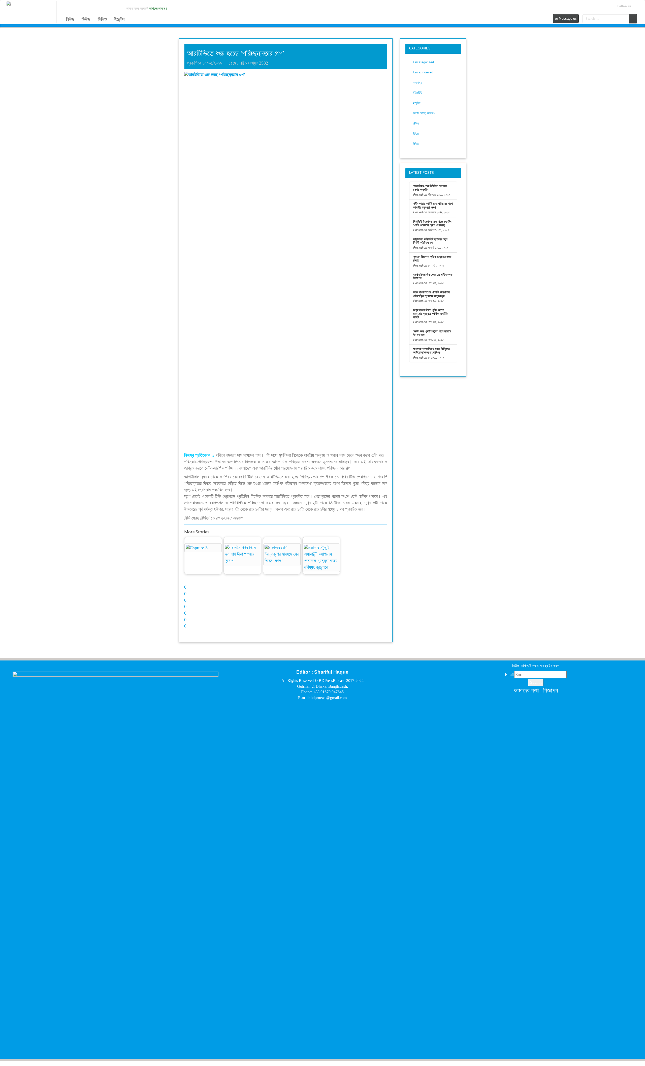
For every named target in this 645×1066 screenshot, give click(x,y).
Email (509, 674)
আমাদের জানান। (158, 8)
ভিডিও (102, 19)
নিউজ (70, 19)
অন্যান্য (417, 82)
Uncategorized (423, 62)
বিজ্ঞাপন (550, 690)
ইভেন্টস (119, 19)
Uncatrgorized (423, 72)
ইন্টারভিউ (417, 93)
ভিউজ (86, 19)
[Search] (633, 18)
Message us (567, 18)
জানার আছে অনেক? (424, 113)
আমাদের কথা (526, 690)
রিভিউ (416, 144)
